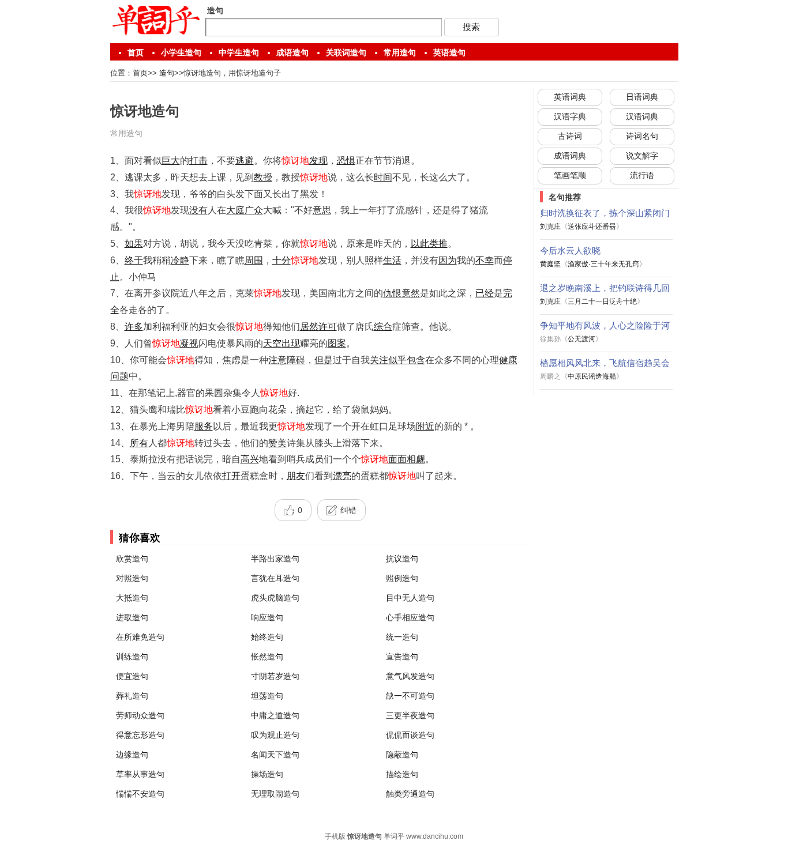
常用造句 (400, 52)
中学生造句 (239, 52)
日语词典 (642, 96)
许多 (134, 326)
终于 (134, 260)
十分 (281, 260)
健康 (508, 360)
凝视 (189, 343)
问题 (119, 376)
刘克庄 (550, 227)
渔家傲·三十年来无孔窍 (603, 264)
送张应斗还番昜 (592, 227)
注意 (277, 360)
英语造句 (449, 52)
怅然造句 (267, 656)
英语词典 (570, 96)
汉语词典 (642, 116)
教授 (263, 177)
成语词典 (570, 155)
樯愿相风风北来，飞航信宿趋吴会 (605, 363)
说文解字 (642, 155)
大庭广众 (244, 210)
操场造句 (267, 774)
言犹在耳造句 (275, 578)
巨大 (171, 160)
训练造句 (132, 656)
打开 (231, 476)
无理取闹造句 (275, 793)
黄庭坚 (550, 264)
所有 (139, 443)
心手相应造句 (410, 617)
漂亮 (342, 476)
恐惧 (346, 160)
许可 (327, 326)
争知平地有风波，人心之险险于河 (605, 325)
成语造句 (292, 52)
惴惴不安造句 (140, 793)
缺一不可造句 (410, 695)
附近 (425, 426)
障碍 (296, 360)
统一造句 (402, 637)
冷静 (180, 260)
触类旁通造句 (410, 793)
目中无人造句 (410, 597)
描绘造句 (402, 774)
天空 (272, 343)
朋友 (296, 476)
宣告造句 (402, 656)
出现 (291, 343)
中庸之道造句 (275, 715)
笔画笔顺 (570, 175)
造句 (166, 73)
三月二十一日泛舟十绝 (602, 301)
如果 (134, 243)
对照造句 (132, 578)
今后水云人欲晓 (570, 250)
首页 (135, 52)
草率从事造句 (140, 774)
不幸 (484, 260)
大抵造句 (132, 597)
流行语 (642, 175)
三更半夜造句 (410, 715)
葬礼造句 (132, 695)
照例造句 (402, 578)
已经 (484, 293)
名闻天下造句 (275, 754)
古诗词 (570, 136)
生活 (392, 260)
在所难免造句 (140, 637)
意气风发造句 (410, 676)
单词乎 (394, 836)
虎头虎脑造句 (275, 597)
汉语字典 (570, 116)
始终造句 (267, 637)
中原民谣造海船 (592, 376)
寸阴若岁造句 (275, 676)
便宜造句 (132, 676)
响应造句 (267, 617)
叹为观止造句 (275, 735)
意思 (322, 210)
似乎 (397, 360)
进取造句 (132, 617)
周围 (254, 260)
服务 (203, 426)
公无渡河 (581, 339)
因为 (447, 260)
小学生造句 (181, 52)
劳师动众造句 (140, 715)
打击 (198, 160)
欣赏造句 (132, 558)
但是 (323, 360)
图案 (337, 343)
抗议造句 (402, 558)
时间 (383, 177)
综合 (383, 326)
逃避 (244, 160)
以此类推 (429, 243)
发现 (318, 160)
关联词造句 (346, 52)
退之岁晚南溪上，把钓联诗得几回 (605, 288)
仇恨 (392, 293)
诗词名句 (642, 136)
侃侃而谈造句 (410, 735)
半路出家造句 (275, 558)
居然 (309, 326)
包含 (416, 360)
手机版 (335, 836)
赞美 (277, 443)
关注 (379, 360)
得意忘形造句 (140, 735)
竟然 (410, 293)
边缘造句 (132, 754)
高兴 (250, 459)
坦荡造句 (267, 695)
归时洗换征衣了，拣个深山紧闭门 (605, 213)
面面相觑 (406, 459)
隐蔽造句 (402, 754)
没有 (198, 210)
